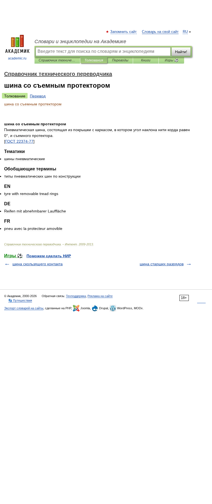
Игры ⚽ (171, 60)
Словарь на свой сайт (160, 32)
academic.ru (17, 58)
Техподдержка (76, 296)
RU (185, 32)
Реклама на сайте (100, 296)
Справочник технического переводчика (57, 60)
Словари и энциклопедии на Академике (80, 41)
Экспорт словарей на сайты (23, 308)
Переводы (120, 60)
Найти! (181, 52)
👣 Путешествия (20, 300)
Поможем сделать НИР (48, 256)
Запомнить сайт (124, 32)
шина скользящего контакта (37, 264)
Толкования (93, 60)
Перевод (38, 96)
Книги (145, 60)
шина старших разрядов (162, 264)
